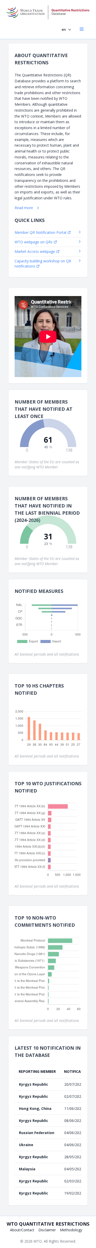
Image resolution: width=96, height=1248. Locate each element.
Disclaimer (47, 1229)
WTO (38, 1241)
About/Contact (22, 1229)
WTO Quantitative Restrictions (48, 1224)
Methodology (71, 1229)
